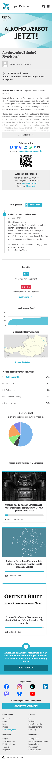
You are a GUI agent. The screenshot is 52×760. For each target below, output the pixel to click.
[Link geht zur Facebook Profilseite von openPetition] (6, 686)
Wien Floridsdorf (29, 183)
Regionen (6, 750)
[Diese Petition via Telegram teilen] (34, 147)
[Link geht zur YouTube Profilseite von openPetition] (32, 694)
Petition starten (8, 744)
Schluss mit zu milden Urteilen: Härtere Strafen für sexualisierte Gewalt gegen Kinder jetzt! (24, 507)
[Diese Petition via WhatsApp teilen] (30, 147)
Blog (4, 724)
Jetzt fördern (26, 668)
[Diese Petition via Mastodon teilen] (21, 147)
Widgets (31, 721)
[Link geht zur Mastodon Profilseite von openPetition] (6, 694)
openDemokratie (35, 724)
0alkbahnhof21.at (13, 377)
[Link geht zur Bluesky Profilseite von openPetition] (19, 694)
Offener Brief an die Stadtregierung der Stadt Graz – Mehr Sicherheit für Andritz (24, 620)
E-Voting (32, 730)
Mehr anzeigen (24, 135)
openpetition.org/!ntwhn (28, 151)
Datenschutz (33, 744)
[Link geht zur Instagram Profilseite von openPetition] (19, 686)
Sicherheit (30, 186)
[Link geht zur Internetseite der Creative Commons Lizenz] (3, 757)
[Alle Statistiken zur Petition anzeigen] (26, 357)
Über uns (6, 718)
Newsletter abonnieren (26, 706)
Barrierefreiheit (34, 750)
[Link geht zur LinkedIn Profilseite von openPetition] (45, 686)
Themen (5, 747)
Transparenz (33, 738)
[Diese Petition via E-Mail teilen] (39, 147)
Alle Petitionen (8, 741)
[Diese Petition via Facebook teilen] (11, 147)
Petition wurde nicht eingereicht (22, 214)
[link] (48, 7)
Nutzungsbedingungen (38, 741)
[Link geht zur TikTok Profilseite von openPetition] (32, 686)
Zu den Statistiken (23, 362)
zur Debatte (24, 297)
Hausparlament (35, 727)
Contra (26, 287)
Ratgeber (6, 738)
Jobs (4, 721)
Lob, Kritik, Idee (9, 730)
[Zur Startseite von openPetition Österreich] (15, 6)
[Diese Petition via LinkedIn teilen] (25, 147)
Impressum (33, 747)
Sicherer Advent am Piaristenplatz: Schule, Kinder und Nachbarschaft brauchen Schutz (24, 564)
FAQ (30, 718)
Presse (5, 727)
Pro (26, 274)
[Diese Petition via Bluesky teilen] (16, 147)
